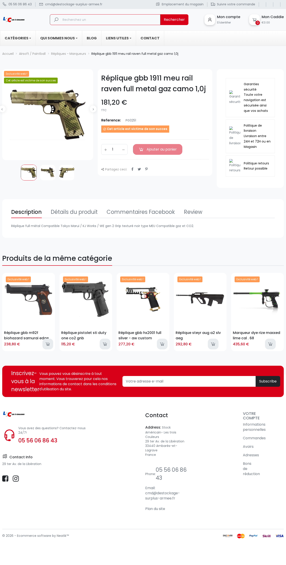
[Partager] (132, 169)
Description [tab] (26, 212)
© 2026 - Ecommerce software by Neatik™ (35, 535)
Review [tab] (193, 212)
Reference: (111, 120)
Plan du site (155, 508)
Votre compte (251, 416)
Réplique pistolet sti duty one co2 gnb (83, 335)
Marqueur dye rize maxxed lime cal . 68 (256, 335)
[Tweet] (139, 169)
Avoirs (248, 446)
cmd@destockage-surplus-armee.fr (162, 496)
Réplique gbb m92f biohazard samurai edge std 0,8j (26, 335)
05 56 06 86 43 (37, 440)
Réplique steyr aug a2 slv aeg (198, 335)
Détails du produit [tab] (74, 212)
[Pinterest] (146, 169)
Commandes (254, 438)
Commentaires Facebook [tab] (141, 212)
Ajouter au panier (162, 149)
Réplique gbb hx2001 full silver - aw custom (139, 335)
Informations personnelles (254, 427)
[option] (28, 173)
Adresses (251, 455)
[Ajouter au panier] (47, 344)
